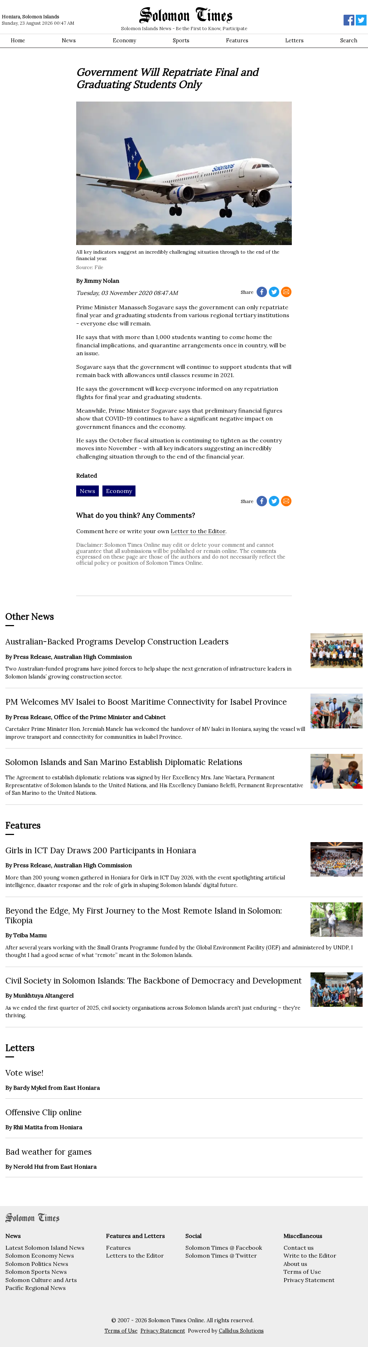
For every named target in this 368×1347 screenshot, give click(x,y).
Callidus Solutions (241, 1331)
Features (237, 40)
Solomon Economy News (39, 1255)
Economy (124, 40)
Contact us (299, 1247)
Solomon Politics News (36, 1263)
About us (295, 1263)
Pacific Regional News (35, 1287)
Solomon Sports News (36, 1271)
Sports (181, 40)
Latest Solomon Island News (44, 1247)
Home (18, 40)
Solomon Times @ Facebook (223, 1247)
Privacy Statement (309, 1279)
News (69, 40)
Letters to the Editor (135, 1255)
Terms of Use (302, 1271)
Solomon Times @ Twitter (221, 1255)
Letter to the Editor (198, 531)
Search (348, 40)
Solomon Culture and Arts (41, 1279)
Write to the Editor (310, 1255)
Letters (294, 40)
